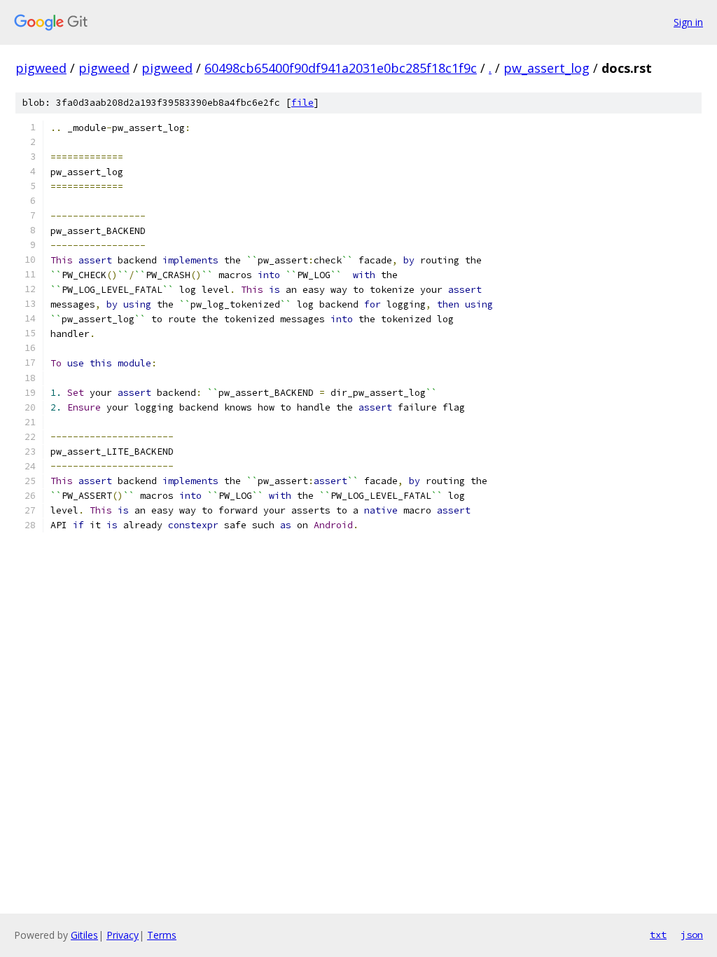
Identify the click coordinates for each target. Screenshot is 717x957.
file (302, 103)
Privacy (122, 935)
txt (658, 934)
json (692, 934)
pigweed (41, 68)
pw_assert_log (546, 68)
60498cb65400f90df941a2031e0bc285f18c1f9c (340, 68)
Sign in (688, 22)
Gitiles (84, 935)
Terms (161, 935)
